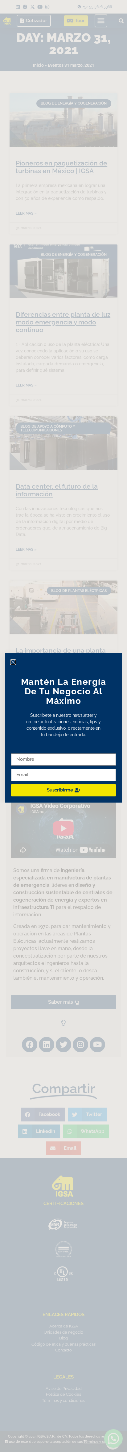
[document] (63, 726)
